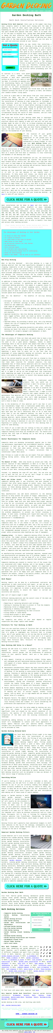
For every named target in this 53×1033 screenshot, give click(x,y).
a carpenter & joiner (16, 959)
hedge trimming (11, 958)
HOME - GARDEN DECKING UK (26, 1014)
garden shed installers (17, 971)
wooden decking (18, 845)
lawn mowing (39, 963)
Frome (49, 995)
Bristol (26, 995)
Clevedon (14, 999)
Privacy (50, 1019)
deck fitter (15, 129)
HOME (28, 11)
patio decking (45, 761)
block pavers (24, 965)
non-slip (48, 736)
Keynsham (29, 997)
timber (24, 751)
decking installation (27, 851)
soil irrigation (43, 967)
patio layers (28, 969)
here (3, 194)
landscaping (6, 965)
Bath (32, 205)
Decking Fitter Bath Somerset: (13, 24)
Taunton (41, 995)
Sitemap (2, 1019)
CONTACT (42, 11)
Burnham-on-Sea (45, 997)
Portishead (5, 997)
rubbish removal (23, 967)
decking (28, 117)
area (42, 89)
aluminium (5, 753)
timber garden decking (42, 757)
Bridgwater (17, 995)
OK (34, 1032)
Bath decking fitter (39, 143)
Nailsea (4, 999)
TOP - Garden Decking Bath (11, 1005)
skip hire (21, 963)
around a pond (26, 744)
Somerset (36, 993)
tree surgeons (37, 959)
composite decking (36, 446)
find (7, 896)
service (4, 125)
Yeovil (36, 997)
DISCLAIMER (48, 11)
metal (16, 764)
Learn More (28, 1032)
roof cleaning (11, 969)
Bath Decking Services (13, 909)
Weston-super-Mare (17, 997)
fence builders (46, 969)
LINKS (32, 11)
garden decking (37, 755)
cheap (34, 747)
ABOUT (36, 11)
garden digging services (10, 956)
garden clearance (32, 958)
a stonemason (31, 956)
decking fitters (31, 734)
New (6, 1019)
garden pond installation (28, 961)
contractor (32, 119)
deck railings (42, 762)
